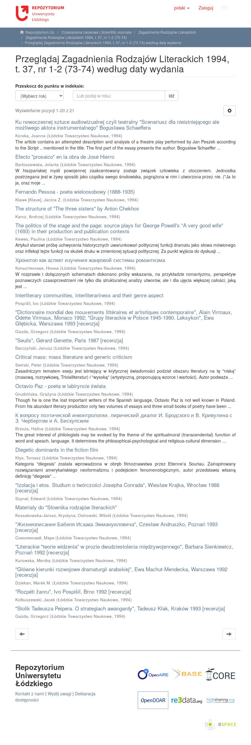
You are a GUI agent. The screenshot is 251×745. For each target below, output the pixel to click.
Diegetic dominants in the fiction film (56, 449)
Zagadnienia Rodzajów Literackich (167, 32)
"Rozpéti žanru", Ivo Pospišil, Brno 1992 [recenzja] (73, 591)
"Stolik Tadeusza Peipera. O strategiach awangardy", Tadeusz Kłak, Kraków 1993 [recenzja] (120, 608)
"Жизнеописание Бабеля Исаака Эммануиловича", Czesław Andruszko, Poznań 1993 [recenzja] (116, 527)
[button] (182, 7)
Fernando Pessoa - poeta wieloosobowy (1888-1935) (75, 191)
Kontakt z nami (29, 693)
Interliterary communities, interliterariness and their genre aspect (89, 295)
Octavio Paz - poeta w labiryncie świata (60, 386)
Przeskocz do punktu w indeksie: (49, 86)
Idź (171, 96)
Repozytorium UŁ (40, 32)
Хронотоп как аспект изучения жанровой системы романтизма (90, 260)
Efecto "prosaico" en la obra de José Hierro (64, 156)
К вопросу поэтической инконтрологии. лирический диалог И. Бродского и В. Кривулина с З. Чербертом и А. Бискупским (123, 417)
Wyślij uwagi (59, 693)
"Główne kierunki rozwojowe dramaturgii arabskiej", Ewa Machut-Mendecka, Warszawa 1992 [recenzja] (121, 572)
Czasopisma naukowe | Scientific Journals (97, 32)
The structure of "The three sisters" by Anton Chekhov (77, 208)
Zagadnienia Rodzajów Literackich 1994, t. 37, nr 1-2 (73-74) (76, 37)
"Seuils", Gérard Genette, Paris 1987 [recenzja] (69, 340)
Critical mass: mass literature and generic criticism (73, 356)
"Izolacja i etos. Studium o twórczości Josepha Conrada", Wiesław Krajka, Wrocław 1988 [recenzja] (117, 487)
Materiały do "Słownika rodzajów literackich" (66, 507)
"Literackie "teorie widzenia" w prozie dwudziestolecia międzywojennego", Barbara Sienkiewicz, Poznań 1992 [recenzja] (124, 549)
